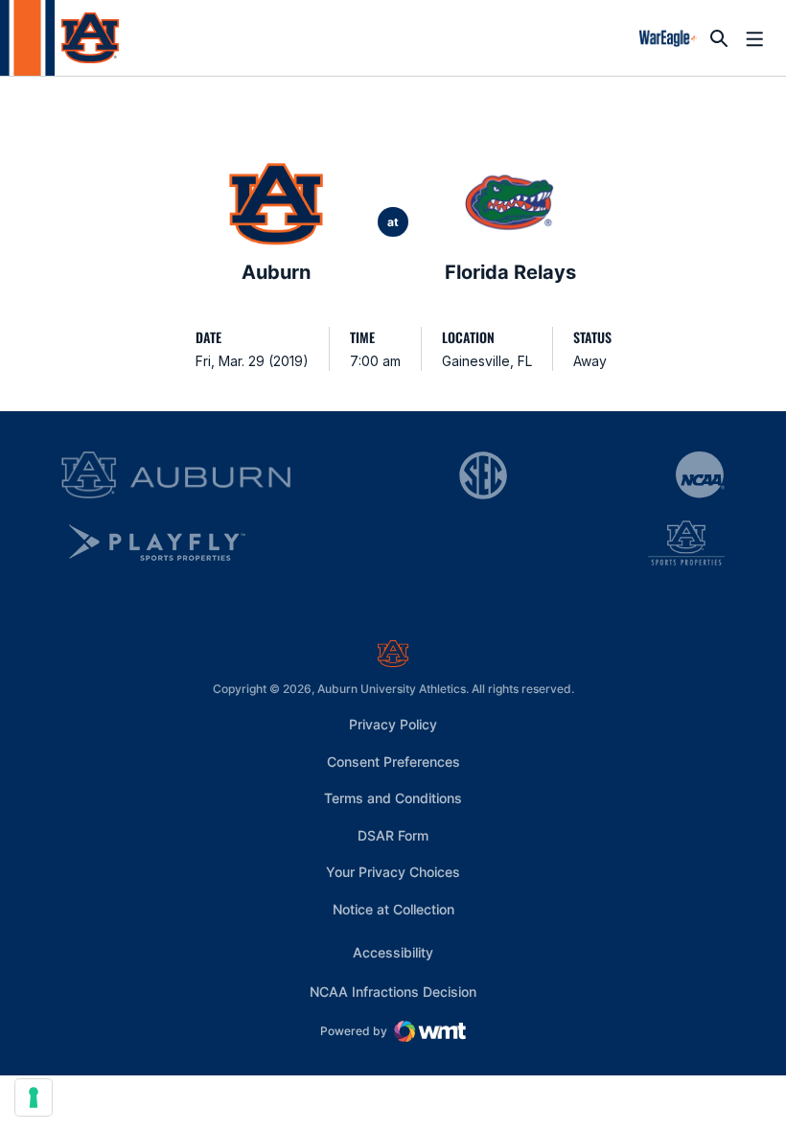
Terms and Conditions (393, 798)
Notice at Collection (393, 909)
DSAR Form (393, 835)
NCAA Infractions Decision (393, 991)
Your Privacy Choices (393, 872)
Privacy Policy (393, 724)
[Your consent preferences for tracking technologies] (33, 1097)
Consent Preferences (393, 761)
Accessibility (393, 951)
